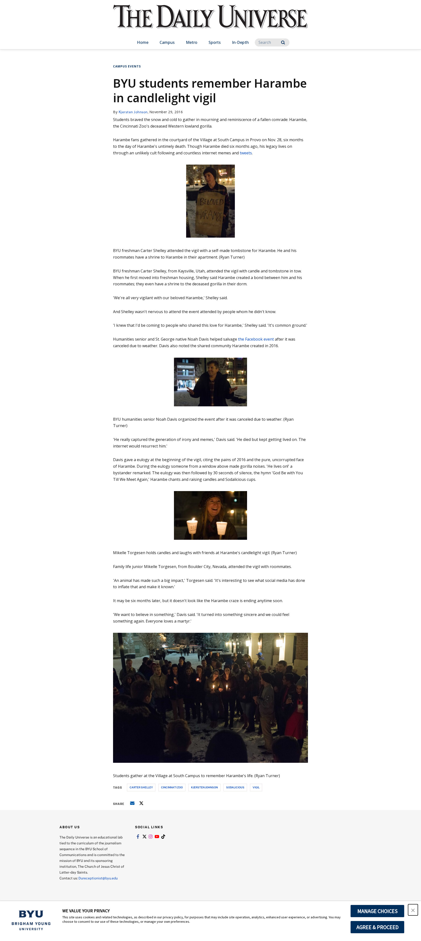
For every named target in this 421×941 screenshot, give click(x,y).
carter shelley (141, 787)
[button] (413, 909)
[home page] (210, 22)
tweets (246, 153)
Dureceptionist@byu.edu (98, 878)
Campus (167, 42)
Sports (215, 42)
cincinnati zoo (172, 787)
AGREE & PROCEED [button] (377, 927)
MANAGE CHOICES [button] (377, 911)
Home (142, 42)
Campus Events (127, 66)
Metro (191, 42)
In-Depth (240, 42)
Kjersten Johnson (133, 112)
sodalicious (235, 787)
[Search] (283, 42)
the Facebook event (256, 339)
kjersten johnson (204, 787)
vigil (256, 787)
